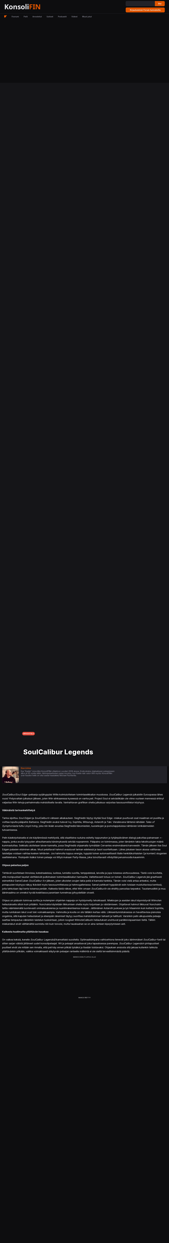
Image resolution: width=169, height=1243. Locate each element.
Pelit (26, 16)
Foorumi (15, 16)
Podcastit (62, 16)
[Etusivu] (29, 7)
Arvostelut (37, 16)
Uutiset (50, 16)
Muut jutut (87, 16)
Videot (74, 16)
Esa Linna (26, 768)
